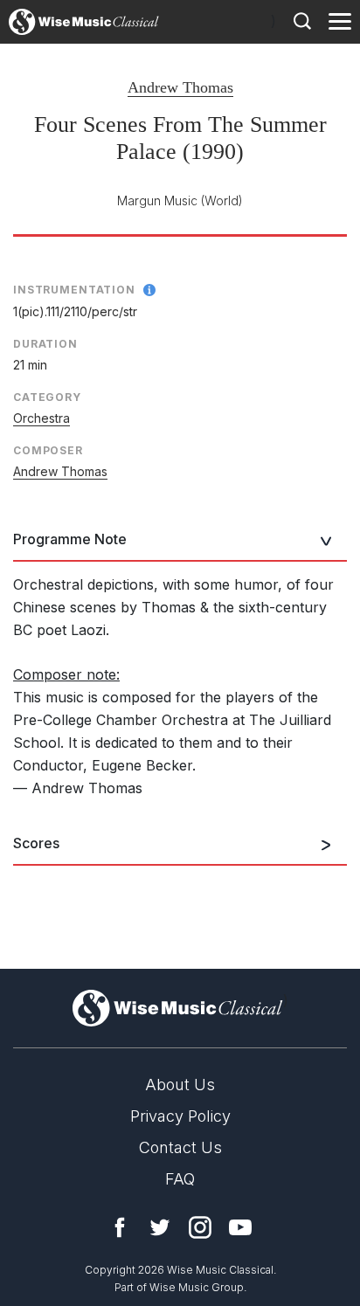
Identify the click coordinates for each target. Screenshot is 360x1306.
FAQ (180, 1179)
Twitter (160, 1227)
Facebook (119, 1227)
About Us (180, 1084)
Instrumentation (74, 289)
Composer (48, 450)
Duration (45, 343)
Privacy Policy (180, 1116)
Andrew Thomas (180, 87)
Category (47, 397)
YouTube (240, 1227)
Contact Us (180, 1147)
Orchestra (41, 418)
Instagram (200, 1227)
